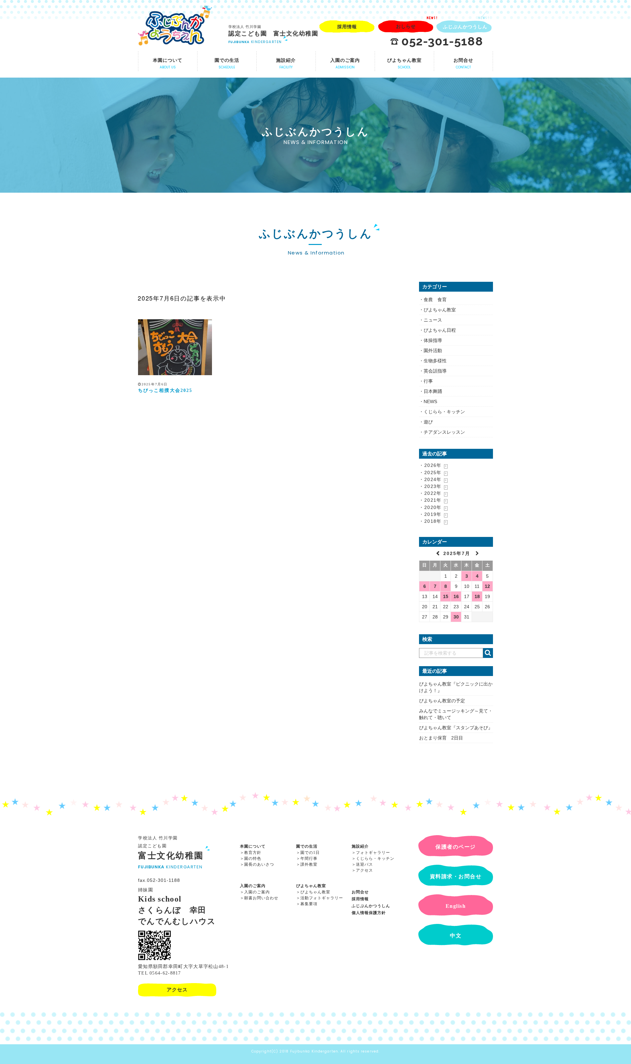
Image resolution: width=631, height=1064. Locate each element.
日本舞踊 (433, 391)
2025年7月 (457, 553)
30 (456, 616)
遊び (428, 421)
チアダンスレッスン (444, 432)
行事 (428, 381)
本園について (253, 846)
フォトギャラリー (373, 852)
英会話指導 (435, 371)
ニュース (433, 320)
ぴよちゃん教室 (440, 309)
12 (487, 586)
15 (445, 596)
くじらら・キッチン (444, 411)
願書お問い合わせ (261, 898)
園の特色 (252, 858)
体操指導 (433, 340)
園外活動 (433, 350)
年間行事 (308, 858)
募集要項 (308, 904)
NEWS (430, 401)
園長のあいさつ (259, 864)
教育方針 (252, 852)
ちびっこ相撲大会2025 (165, 390)
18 (477, 596)
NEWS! (432, 17)
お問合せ (360, 892)
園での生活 (306, 846)
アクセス (364, 870)
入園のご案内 (253, 885)
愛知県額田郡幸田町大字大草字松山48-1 (183, 966)
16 (456, 596)
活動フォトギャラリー (321, 898)
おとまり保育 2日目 (441, 737)
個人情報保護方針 (369, 912)
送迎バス (364, 864)
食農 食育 (435, 299)
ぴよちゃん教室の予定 (442, 700)
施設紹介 (360, 846)
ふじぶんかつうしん (371, 906)
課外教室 (308, 864)
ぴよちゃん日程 (440, 330)
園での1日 (310, 852)
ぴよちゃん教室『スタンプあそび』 (456, 727)
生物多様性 (435, 360)
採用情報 (360, 899)
